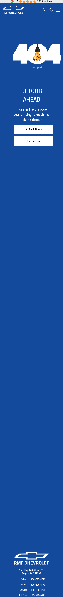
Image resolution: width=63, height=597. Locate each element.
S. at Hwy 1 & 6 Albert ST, (31, 570)
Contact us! (33, 141)
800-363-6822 (38, 595)
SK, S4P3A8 (35, 573)
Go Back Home (33, 129)
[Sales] (51, 9)
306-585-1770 (38, 579)
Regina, (26, 573)
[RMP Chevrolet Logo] (14, 10)
